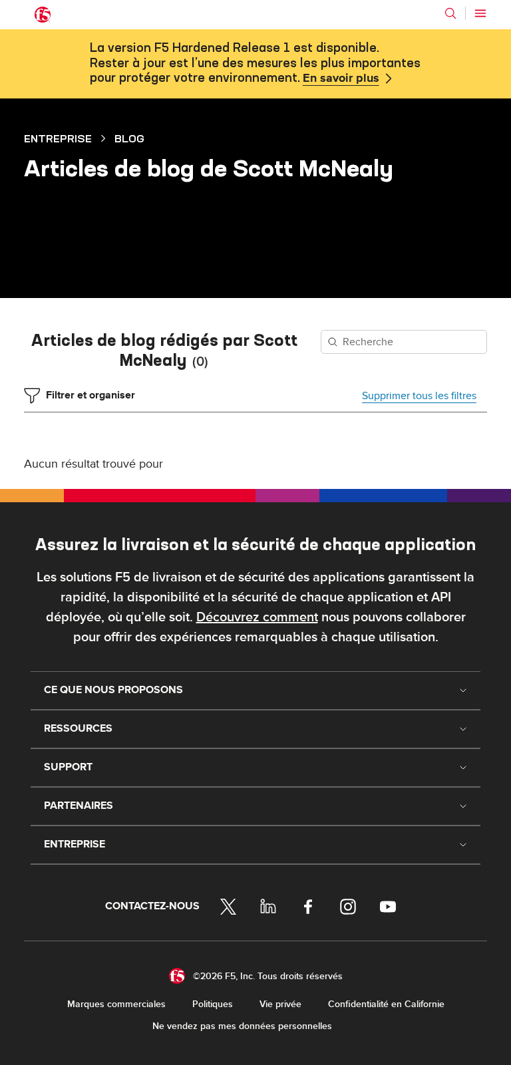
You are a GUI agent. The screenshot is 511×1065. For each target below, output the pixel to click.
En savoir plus (341, 78)
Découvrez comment (257, 617)
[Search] (450, 13)
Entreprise (58, 138)
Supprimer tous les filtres (419, 395)
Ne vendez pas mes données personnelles (242, 1026)
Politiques (212, 1004)
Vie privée (280, 1004)
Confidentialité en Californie (386, 1004)
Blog (129, 138)
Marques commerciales (116, 1004)
